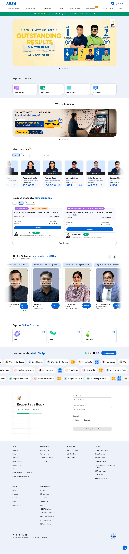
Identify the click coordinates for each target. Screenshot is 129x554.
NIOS (41, 505)
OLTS (60, 180)
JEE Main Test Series (101, 478)
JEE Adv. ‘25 (88, 174)
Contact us (43, 461)
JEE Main (42, 490)
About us (15, 450)
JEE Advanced (44, 494)
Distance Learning (100, 458)
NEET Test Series (100, 471)
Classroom (87, 420)
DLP (103, 180)
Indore (14, 498)
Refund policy (44, 450)
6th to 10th (71, 458)
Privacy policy (17, 461)
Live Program (23, 208)
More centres (16, 505)
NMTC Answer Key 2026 (48, 513)
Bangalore (15, 494)
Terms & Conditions (46, 458)
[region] (64, 223)
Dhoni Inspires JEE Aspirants (21, 476)
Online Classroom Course (22, 180)
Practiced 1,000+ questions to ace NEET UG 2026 (87, 237)
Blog (14, 454)
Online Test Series (100, 461)
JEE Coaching (71, 454)
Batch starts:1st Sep (39, 208)
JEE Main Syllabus (45, 524)
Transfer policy (45, 454)
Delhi (14, 501)
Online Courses (100, 454)
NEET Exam (43, 498)
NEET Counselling (45, 520)
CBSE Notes (44, 501)
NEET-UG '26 (110, 174)
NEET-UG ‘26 (66, 174)
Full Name (77, 396)
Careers (15, 469)
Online (77, 420)
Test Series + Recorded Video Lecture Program (86, 208)
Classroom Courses (12, 9)
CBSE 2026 (23, 174)
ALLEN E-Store (108, 9)
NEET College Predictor (47, 516)
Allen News (15, 458)
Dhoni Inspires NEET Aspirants (22, 472)
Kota (14, 490)
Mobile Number (78, 406)
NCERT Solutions (45, 509)
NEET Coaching (72, 450)
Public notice (16, 465)
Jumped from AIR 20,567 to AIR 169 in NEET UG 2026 (35, 235)
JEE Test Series (99, 475)
